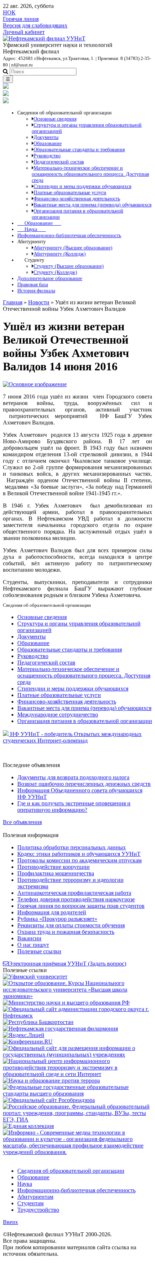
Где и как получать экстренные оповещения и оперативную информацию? (73, 806)
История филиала (36, 290)
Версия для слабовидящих (35, 25)
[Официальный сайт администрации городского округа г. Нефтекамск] (77, 1015)
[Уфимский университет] (35, 977)
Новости (38, 302)
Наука (31, 229)
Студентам (30, 1203)
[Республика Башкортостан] (38, 1022)
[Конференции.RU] (28, 1041)
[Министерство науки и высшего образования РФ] (66, 1002)
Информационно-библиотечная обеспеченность (69, 235)
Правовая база (32, 284)
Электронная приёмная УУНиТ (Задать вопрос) (67, 964)
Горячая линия (21, 19)
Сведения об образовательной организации (70, 1171)
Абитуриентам (35, 1197)
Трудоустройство (38, 1210)
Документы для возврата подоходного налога (73, 777)
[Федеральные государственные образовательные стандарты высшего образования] (77, 1093)
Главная (12, 302)
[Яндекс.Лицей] (23, 1035)
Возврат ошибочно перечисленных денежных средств (84, 784)
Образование (39, 223)
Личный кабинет (24, 32)
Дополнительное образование (49, 278)
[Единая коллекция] (28, 1126)
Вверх (10, 1222)
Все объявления (22, 822)
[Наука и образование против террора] (51, 1080)
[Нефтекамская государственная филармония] (60, 1028)
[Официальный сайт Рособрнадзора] (49, 1100)
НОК (9, 12)
